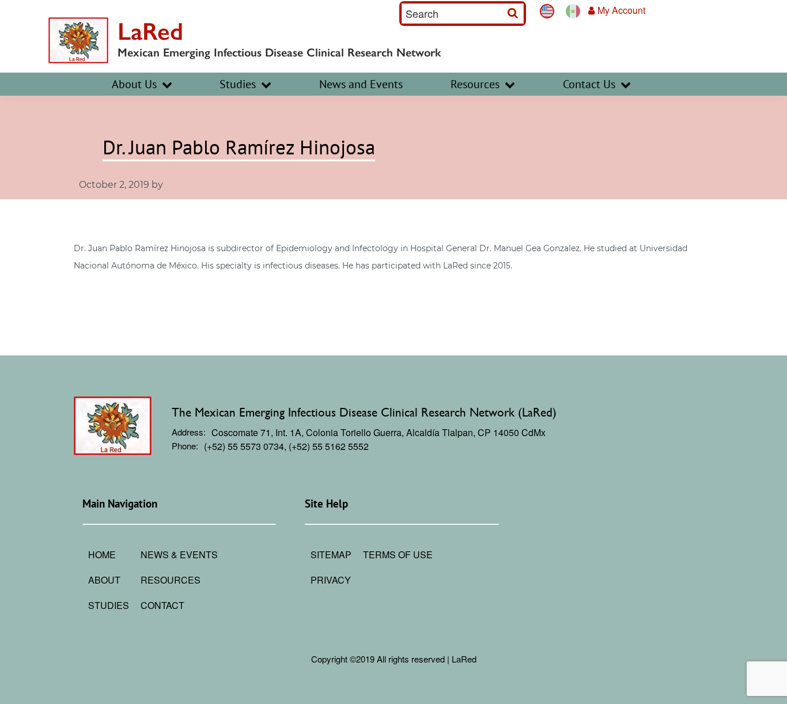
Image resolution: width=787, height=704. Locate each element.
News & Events (179, 554)
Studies (108, 605)
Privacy (331, 579)
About (104, 579)
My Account (621, 10)
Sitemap (331, 554)
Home (102, 554)
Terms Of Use (398, 554)
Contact (162, 605)
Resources (170, 579)
